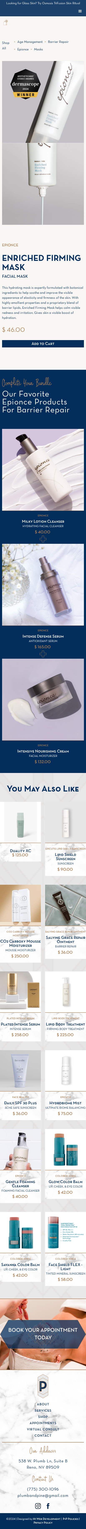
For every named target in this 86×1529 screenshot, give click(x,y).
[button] (5, 23)
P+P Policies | (71, 1519)
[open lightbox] (43, 184)
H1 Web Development (46, 1519)
